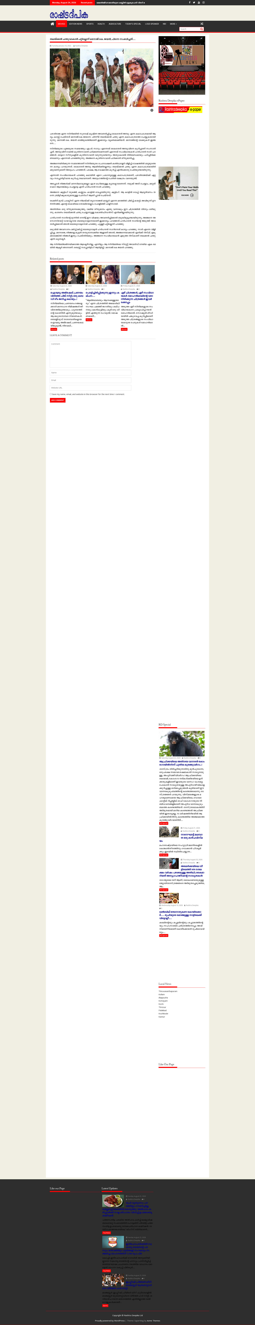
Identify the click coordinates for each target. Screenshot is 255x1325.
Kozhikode (163, 1013)
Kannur (162, 1016)
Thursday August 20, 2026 (192, 859)
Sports (90, 24)
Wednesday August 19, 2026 (172, 905)
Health (101, 24)
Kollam (162, 994)
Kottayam (163, 1000)
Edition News (75, 24)
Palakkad (163, 1010)
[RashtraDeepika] (52, 23)
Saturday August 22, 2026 (62, 286)
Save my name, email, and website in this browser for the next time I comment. (88, 394)
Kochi (161, 1004)
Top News (106, 1233)
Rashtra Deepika (81, 46)
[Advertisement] (182, 132)
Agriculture (115, 24)
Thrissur (162, 1007)
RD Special (163, 823)
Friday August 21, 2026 (131, 286)
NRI (164, 24)
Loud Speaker (152, 24)
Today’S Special (133, 24)
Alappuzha (163, 997)
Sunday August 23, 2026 (137, 1196)
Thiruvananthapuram (168, 991)
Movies (61, 24)
